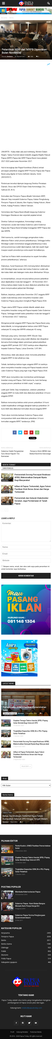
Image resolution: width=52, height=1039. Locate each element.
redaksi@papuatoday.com (32, 1008)
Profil (12, 1032)
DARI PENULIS (8, 468)
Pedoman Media (35, 1032)
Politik (3, 951)
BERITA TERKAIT (9, 465)
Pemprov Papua (7, 936)
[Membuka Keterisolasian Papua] (7, 895)
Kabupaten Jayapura (9, 962)
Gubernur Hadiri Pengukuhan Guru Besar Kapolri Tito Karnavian (12, 453)
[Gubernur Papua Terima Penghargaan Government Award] (7, 918)
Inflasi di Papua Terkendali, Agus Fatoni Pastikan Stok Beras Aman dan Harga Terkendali (33, 489)
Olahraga (4, 947)
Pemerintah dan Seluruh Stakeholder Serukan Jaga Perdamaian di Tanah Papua (31, 501)
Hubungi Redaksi (22, 1032)
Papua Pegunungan (10, 713)
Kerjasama (5, 480)
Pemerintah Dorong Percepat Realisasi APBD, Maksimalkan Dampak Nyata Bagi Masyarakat (32, 477)
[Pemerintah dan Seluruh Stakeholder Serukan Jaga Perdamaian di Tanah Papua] (7, 501)
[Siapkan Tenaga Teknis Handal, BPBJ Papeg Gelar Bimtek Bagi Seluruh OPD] (6, 723)
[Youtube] (35, 1023)
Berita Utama (6, 504)
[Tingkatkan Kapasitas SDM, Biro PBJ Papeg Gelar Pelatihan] (6, 733)
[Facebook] (16, 1023)
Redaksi (10, 56)
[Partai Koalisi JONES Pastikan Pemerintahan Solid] (26, 702)
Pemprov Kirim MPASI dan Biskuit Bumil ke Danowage (40, 452)
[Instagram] (22, 1023)
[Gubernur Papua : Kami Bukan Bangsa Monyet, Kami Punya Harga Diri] (7, 906)
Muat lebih (25, 766)
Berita (3, 940)
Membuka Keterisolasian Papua (27, 892)
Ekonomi (4, 955)
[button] (48, 3)
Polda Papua (6, 958)
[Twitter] (29, 1023)
